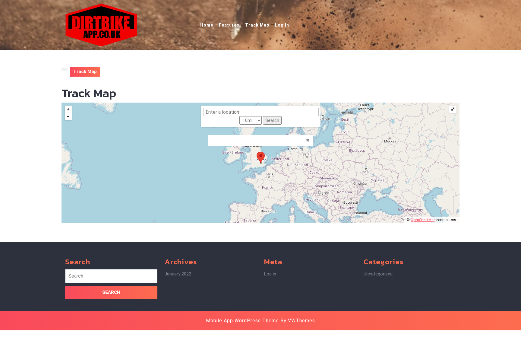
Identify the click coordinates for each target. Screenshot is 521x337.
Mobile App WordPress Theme (242, 320)
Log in (270, 274)
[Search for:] (111, 277)
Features (229, 25)
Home (206, 25)
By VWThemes (297, 320)
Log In (282, 25)
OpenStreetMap (423, 220)
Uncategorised (378, 274)
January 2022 (178, 274)
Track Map (257, 25)
